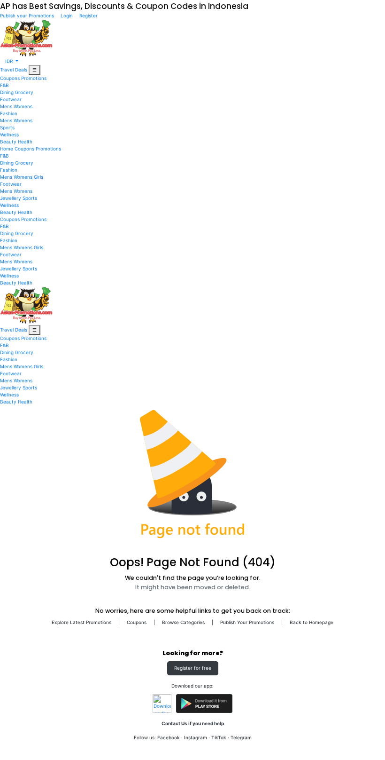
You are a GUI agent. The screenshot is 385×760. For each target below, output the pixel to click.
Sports (7, 127)
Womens (23, 106)
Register (88, 15)
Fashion (8, 113)
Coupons (10, 78)
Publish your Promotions (27, 15)
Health (25, 141)
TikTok (218, 737)
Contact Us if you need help (193, 723)
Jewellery (10, 198)
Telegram (241, 737)
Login (66, 15)
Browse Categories (183, 622)
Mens (6, 106)
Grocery (24, 92)
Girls (38, 177)
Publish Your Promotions (247, 622)
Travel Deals (13, 69)
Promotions (33, 78)
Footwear (11, 99)
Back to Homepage (311, 622)
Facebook (168, 737)
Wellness (9, 134)
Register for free (192, 668)
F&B (4, 85)
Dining (7, 92)
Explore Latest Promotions (81, 622)
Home (6, 148)
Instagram (195, 737)
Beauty (8, 141)
